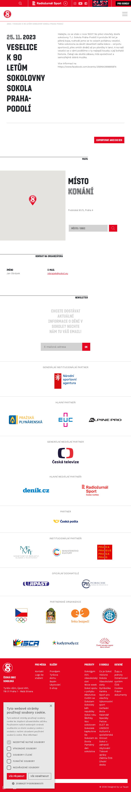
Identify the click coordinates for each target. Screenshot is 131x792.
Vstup (8, 780)
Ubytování (55, 684)
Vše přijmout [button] (16, 776)
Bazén (53, 681)
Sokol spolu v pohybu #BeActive (90, 691)
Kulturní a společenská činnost (106, 734)
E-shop (53, 688)
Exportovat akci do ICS (109, 140)
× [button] (50, 706)
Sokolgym (89, 671)
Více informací (30, 734)
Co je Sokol (105, 671)
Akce (9, 23)
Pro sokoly (123, 3)
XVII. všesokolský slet (91, 678)
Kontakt (39, 671)
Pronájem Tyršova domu (55, 674)
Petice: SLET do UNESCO (104, 724)
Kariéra (103, 691)
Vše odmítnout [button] (40, 776)
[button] (32, 200)
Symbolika (105, 688)
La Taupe (124, 787)
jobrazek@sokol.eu (58, 273)
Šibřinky (88, 718)
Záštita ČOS (105, 758)
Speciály (103, 718)
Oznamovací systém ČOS (121, 681)
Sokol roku (90, 715)
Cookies (118, 688)
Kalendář (104, 715)
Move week (90, 684)
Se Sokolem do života (91, 738)
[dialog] (29, 745)
